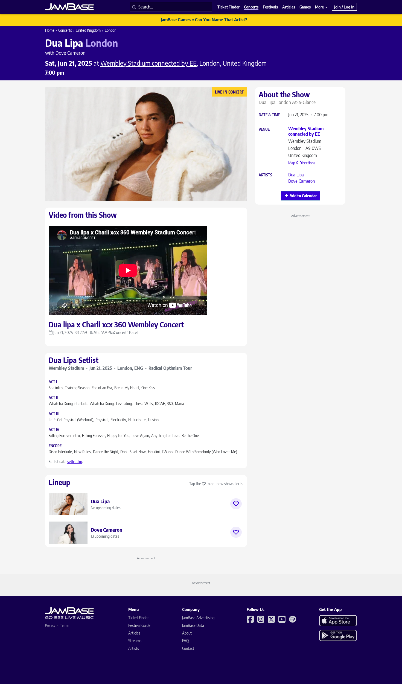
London (110, 30)
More (320, 6)
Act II (53, 398)
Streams (134, 640)
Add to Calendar (303, 195)
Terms (64, 625)
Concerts (65, 30)
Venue (264, 129)
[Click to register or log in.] (236, 503)
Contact (188, 648)
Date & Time (269, 115)
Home (49, 30)
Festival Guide (139, 625)
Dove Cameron (301, 181)
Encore (55, 446)
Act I (53, 382)
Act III (54, 414)
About (187, 633)
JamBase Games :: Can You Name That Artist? (204, 19)
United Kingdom (88, 30)
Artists (265, 175)
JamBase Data (193, 625)
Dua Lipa (296, 174)
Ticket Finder (138, 617)
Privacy (50, 625)
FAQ (185, 640)
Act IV (54, 430)
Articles (134, 633)
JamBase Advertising (198, 617)
